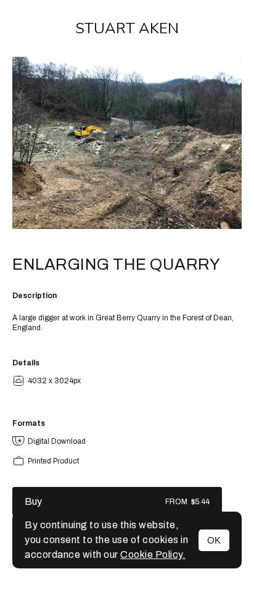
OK (214, 540)
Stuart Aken (127, 28)
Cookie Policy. (153, 554)
